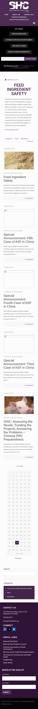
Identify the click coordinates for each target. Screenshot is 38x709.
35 (25, 491)
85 (9, 524)
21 (17, 484)
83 (25, 520)
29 (25, 487)
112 (21, 539)
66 (29, 509)
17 (25, 480)
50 (13, 502)
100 (21, 531)
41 (25, 495)
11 (25, 476)
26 (13, 487)
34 (21, 491)
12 (29, 476)
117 (17, 542)
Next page (18, 558)
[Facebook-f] (5, 629)
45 (17, 498)
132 (29, 550)
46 (21, 498)
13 (9, 480)
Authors (25, 138)
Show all (30, 141)
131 (25, 550)
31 (9, 491)
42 (29, 495)
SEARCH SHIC (31, 59)
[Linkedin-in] (14, 629)
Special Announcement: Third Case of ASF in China (19, 364)
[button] (34, 23)
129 (17, 550)
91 (9, 528)
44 (13, 498)
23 (25, 484)
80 (13, 520)
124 (21, 546)
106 (21, 535)
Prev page (20, 466)
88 (21, 524)
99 (17, 531)
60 (29, 506)
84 (29, 520)
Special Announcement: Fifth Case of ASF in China (19, 238)
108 (29, 535)
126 (29, 546)
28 (21, 487)
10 (21, 476)
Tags (16, 138)
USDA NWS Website (23, 68)
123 (17, 546)
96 (29, 528)
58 (21, 506)
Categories (8, 138)
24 (29, 484)
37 (9, 495)
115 (9, 542)
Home (6, 14)
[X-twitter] (9, 629)
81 (17, 520)
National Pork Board (10, 641)
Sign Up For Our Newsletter (19, 19)
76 (21, 517)
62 (13, 509)
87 (17, 524)
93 (17, 528)
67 (9, 513)
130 (21, 550)
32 (13, 491)
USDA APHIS (7, 663)
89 (25, 524)
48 (29, 498)
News (9, 592)
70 (21, 513)
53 (25, 502)
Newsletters (10, 596)
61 (9, 509)
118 (21, 542)
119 (25, 542)
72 (29, 513)
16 (21, 480)
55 (9, 506)
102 (29, 531)
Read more (29, 198)
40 (21, 495)
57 (17, 506)
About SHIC (16, 14)
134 (21, 554)
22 (21, 484)
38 (13, 495)
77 (25, 517)
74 (13, 517)
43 (9, 498)
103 (9, 535)
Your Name (5, 674)
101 (25, 531)
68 (13, 513)
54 (29, 502)
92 (13, 528)
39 (17, 495)
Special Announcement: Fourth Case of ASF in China (17, 301)
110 (13, 539)
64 (21, 509)
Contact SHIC (29, 14)
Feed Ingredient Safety (11, 129)
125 (25, 546)
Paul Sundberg (18, 173)
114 (29, 539)
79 (9, 520)
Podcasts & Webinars (19, 17)
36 (29, 491)
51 (17, 502)
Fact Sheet (22, 66)
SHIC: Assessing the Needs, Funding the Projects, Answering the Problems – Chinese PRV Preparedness (18, 430)
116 (13, 542)
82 (21, 520)
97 (9, 531)
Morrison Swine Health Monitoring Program (18, 652)
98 (13, 531)
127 (9, 550)
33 (17, 491)
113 (25, 539)
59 (25, 506)
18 (29, 480)
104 (13, 535)
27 (17, 487)
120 (29, 542)
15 (17, 480)
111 (17, 539)
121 (9, 546)
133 (17, 554)
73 (9, 517)
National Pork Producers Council (14, 644)
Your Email (5, 683)
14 (13, 480)
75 (17, 517)
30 (29, 487)
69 (17, 513)
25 (9, 487)
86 (13, 524)
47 (25, 498)
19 (9, 484)
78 (29, 517)
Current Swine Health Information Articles (19, 588)
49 (9, 502)
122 (13, 546)
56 (13, 506)
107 (25, 535)
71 (25, 513)
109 (9, 539)
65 (25, 509)
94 (21, 528)
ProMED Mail (7, 660)
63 (17, 509)
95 (25, 528)
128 (13, 550)
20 (13, 484)
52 (21, 502)
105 (17, 535)
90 (29, 524)
